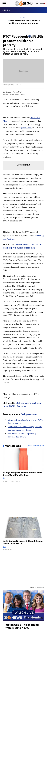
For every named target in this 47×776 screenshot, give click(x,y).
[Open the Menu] (4, 3)
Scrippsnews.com (29, 414)
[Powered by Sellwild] (40, 587)
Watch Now (40, 3)
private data (26, 127)
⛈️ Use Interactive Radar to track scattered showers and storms (23, 21)
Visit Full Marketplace (36, 446)
